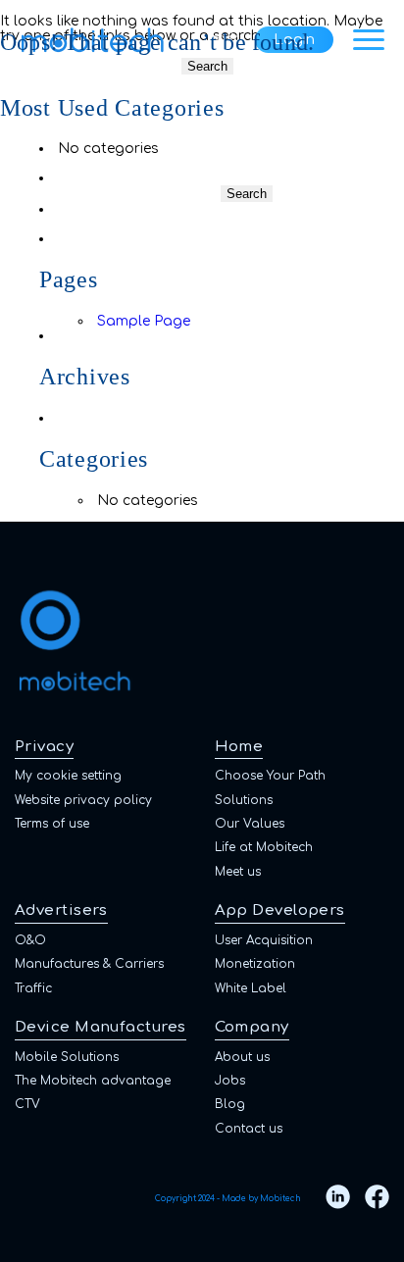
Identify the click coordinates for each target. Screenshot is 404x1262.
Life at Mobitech (264, 847)
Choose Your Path (270, 775)
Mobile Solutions (67, 1057)
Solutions (244, 800)
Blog (230, 1104)
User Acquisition (264, 940)
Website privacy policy (83, 800)
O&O (30, 940)
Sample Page (143, 321)
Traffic (33, 988)
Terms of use (52, 824)
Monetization (255, 964)
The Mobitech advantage (93, 1080)
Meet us (238, 872)
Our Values (249, 824)
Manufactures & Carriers (89, 964)
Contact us (248, 1129)
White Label (250, 988)
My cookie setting (68, 775)
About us (242, 1057)
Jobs (230, 1080)
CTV (27, 1104)
